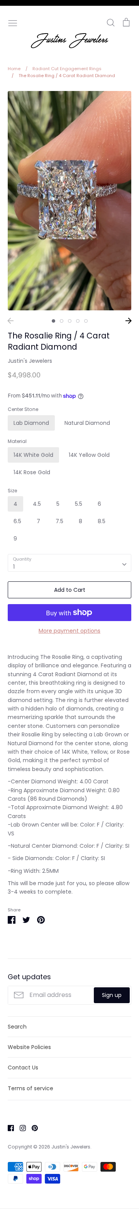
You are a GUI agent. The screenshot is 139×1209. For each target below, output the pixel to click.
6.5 (17, 521)
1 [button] (53, 321)
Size (12, 491)
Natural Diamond (87, 423)
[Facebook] (8, 1128)
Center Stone (23, 409)
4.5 (37, 504)
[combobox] (69, 563)
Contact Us (23, 1067)
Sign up (112, 995)
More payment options (69, 631)
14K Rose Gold (32, 472)
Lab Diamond (31, 423)
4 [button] (78, 321)
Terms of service (30, 1088)
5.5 (78, 504)
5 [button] (86, 321)
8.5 (101, 521)
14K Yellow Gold (89, 455)
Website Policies (29, 1047)
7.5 (59, 521)
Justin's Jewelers (30, 361)
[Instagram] (20, 1128)
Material (17, 441)
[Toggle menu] (13, 22)
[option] (69, 200)
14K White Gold (33, 455)
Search (17, 1027)
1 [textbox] (14, 567)
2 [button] (61, 321)
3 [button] (69, 321)
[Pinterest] (32, 1128)
